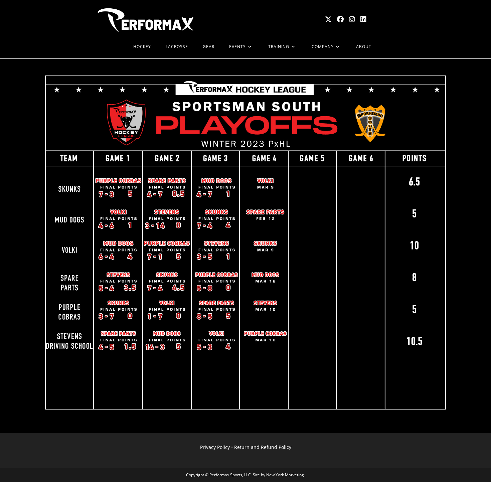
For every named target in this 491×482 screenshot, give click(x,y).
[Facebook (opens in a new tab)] (340, 19)
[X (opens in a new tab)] (328, 19)
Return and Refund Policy (262, 447)
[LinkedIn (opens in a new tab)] (363, 19)
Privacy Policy (215, 447)
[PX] (118, 47)
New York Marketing (285, 475)
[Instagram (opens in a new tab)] (352, 19)
